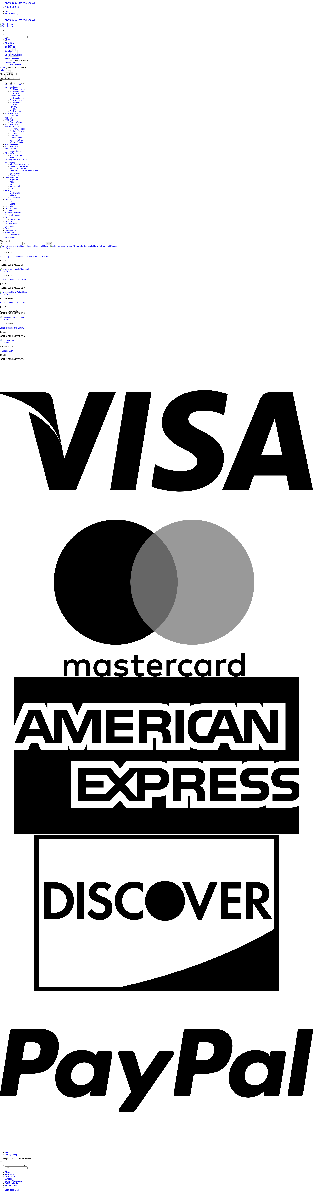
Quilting (13, 204)
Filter (49, 244)
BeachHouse (10, 149)
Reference (9, 226)
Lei (11, 202)
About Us (9, 43)
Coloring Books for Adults (16, 160)
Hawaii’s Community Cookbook (13, 280)
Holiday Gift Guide (13, 85)
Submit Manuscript (13, 1181)
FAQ (7, 11)
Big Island (14, 180)
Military (13, 195)
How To (8, 199)
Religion (8, 228)
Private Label (11, 63)
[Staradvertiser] (7, 25)
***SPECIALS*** (12, 127)
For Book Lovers (17, 98)
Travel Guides (11, 233)
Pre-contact (15, 197)
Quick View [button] (5, 248)
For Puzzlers (15, 111)
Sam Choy (14, 175)
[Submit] (6, 1170)
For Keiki (14, 105)
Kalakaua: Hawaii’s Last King (13, 303)
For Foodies (15, 102)
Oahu (12, 188)
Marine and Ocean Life (15, 213)
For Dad (13, 87)
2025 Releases (11, 124)
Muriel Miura (15, 173)
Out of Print (10, 222)
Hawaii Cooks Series (19, 166)
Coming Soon (16, 122)
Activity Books (16, 155)
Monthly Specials (17, 129)
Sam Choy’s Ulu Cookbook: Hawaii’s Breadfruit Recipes (24, 256)
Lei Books (14, 133)
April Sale (9, 118)
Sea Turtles (15, 219)
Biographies (15, 193)
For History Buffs (17, 91)
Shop (7, 39)
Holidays (13, 158)
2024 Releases (11, 113)
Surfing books (16, 138)
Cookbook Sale (16, 140)
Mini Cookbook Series (19, 164)
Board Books (15, 151)
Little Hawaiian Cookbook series (24, 171)
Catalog (8, 51)
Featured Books (17, 131)
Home (2, 68)
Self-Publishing (12, 59)
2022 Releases (11, 147)
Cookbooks (10, 162)
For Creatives (16, 100)
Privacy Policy (11, 14)
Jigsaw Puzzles (11, 208)
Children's (9, 153)
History (8, 191)
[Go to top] (1, 1161)
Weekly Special (16, 142)
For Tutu (13, 107)
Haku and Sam (6, 351)
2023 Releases (11, 144)
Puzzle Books (11, 224)
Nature (8, 217)
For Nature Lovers (17, 89)
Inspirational (10, 206)
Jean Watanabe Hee (19, 169)
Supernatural (10, 230)
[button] (2, 70)
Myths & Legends (12, 215)
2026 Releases (11, 120)
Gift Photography (12, 177)
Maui (12, 184)
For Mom (13, 109)
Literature (9, 210)
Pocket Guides (16, 235)
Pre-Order (14, 116)
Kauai (12, 182)
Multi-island (15, 186)
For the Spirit (15, 96)
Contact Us (10, 1177)
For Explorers (16, 94)
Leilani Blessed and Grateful (12, 328)
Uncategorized (11, 237)
